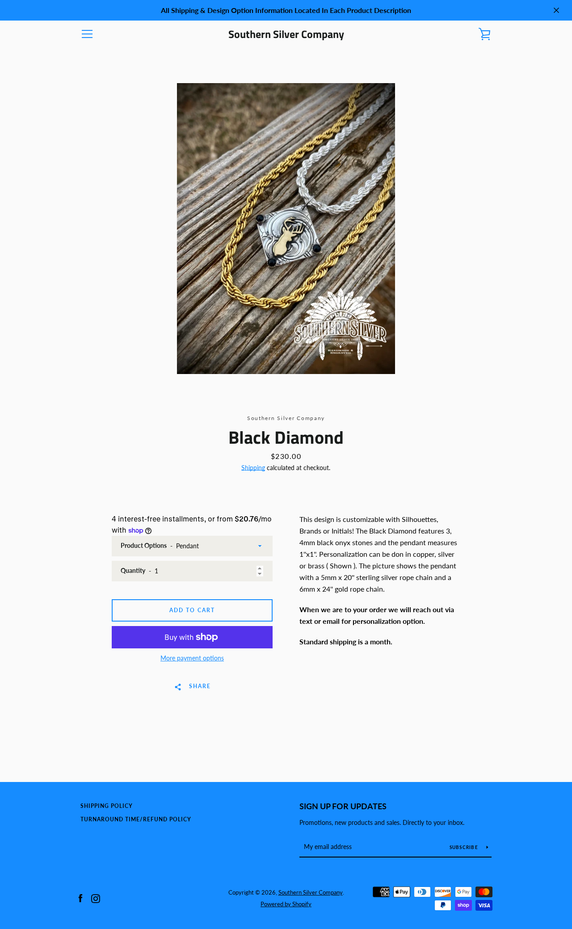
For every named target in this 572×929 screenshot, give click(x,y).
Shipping (253, 467)
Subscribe (465, 847)
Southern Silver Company (286, 34)
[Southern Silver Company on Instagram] (95, 897)
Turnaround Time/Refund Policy (135, 819)
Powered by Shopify (286, 904)
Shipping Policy (106, 806)
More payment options (192, 658)
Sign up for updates (343, 806)
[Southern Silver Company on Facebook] (80, 897)
